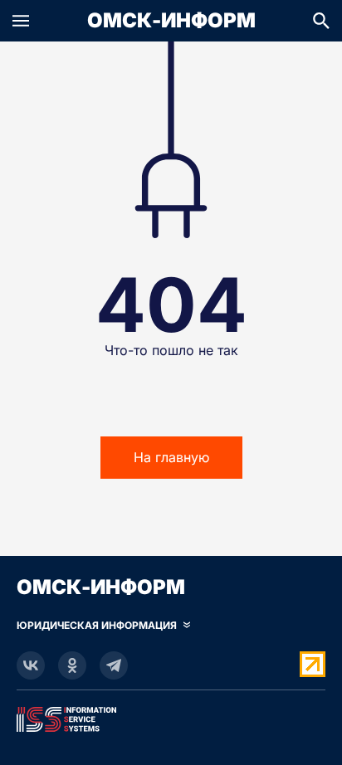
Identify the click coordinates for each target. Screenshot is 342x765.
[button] (21, 20)
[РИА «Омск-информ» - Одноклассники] (72, 665)
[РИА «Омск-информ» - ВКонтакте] (31, 665)
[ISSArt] (171, 716)
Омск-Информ (171, 20)
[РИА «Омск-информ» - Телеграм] (114, 665)
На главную (171, 457)
